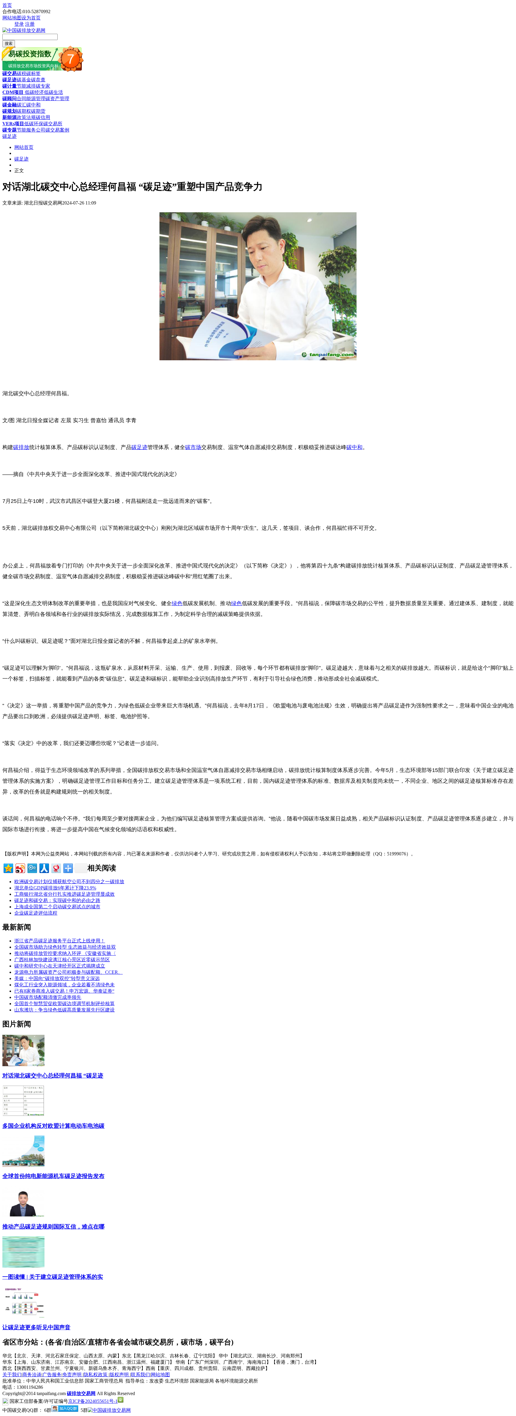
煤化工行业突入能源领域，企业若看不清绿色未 (64, 984)
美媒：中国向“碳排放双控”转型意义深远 (57, 978)
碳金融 (9, 104)
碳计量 (9, 86)
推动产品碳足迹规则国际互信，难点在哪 (53, 1226)
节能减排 (26, 86)
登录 (19, 24)
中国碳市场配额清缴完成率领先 (47, 997)
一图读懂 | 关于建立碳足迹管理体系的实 (52, 1277)
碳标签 (33, 73)
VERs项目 (13, 123)
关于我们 (12, 1374)
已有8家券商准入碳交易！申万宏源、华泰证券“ (64, 991)
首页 (7, 5)
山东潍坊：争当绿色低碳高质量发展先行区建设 (64, 1009)
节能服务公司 (31, 129)
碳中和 (33, 104)
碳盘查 (38, 79)
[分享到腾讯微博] (31, 867)
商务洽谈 (32, 1374)
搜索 (9, 43)
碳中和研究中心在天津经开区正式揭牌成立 (59, 965)
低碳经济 (34, 92)
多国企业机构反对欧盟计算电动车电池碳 (53, 1126)
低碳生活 (53, 92)
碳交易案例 (57, 129)
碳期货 (38, 111)
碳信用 (43, 117)
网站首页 (23, 147)
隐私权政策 (96, 1374)
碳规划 (9, 111)
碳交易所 (52, 123)
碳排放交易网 (81, 1393)
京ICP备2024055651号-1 (93, 1401)
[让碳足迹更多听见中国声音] (23, 1316)
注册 (30, 24)
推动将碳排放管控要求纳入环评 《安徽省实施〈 (65, 953)
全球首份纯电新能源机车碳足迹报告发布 (53, 1176)
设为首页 (31, 17)
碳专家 (43, 86)
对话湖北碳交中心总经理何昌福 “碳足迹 (52, 1075)
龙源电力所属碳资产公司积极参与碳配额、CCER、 (68, 972)
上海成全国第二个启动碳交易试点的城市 (57, 906)
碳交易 (9, 73)
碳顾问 (9, 98)
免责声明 (72, 1374)
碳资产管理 (57, 98)
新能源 (9, 117)
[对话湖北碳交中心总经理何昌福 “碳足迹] (23, 1064)
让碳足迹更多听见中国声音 (36, 1327)
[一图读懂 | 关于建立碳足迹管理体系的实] (23, 1266)
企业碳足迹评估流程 (35, 912)
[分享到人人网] (43, 867)
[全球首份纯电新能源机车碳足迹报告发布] (23, 1165)
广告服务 (52, 1374)
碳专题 (9, 129)
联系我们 (140, 1374)
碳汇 (21, 104)
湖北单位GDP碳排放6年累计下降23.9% (55, 887)
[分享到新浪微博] (19, 867)
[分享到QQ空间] (7, 867)
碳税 (21, 73)
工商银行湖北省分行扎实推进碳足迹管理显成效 (64, 894)
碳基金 (24, 79)
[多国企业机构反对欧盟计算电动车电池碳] (23, 1114)
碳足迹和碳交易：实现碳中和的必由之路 (57, 900)
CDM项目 (13, 92)
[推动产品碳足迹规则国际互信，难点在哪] (23, 1215)
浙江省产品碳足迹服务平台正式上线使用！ (59, 940)
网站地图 (12, 17)
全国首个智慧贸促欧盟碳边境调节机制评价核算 (64, 1003)
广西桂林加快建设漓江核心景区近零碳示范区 (62, 959)
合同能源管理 (31, 98)
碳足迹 (9, 79)
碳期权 (24, 111)
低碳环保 (33, 123)
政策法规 (26, 117)
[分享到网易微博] (55, 867)
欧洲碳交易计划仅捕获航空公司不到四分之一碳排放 (69, 881)
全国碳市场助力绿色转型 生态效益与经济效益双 (65, 947)
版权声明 (120, 1374)
